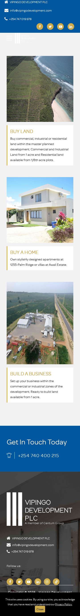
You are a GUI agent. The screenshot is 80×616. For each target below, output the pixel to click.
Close (40, 609)
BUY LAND (21, 131)
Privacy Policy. (63, 604)
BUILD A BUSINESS (30, 373)
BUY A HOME (24, 252)
